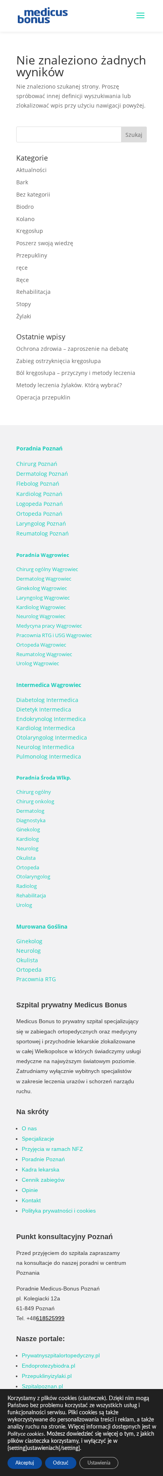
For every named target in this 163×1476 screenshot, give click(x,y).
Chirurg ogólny (33, 791)
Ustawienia (98, 1463)
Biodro (25, 206)
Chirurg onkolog (35, 801)
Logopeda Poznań (39, 503)
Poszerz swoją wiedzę (44, 243)
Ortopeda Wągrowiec (41, 644)
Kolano (25, 219)
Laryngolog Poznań (41, 523)
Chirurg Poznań (36, 463)
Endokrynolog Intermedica (51, 719)
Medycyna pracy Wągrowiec (49, 625)
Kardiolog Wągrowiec (41, 607)
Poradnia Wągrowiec (42, 554)
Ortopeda (27, 867)
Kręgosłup (29, 231)
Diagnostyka (30, 820)
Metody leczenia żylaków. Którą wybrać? (69, 385)
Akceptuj (24, 1463)
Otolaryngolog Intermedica (51, 737)
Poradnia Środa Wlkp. (43, 777)
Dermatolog (30, 810)
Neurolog (27, 848)
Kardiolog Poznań (39, 494)
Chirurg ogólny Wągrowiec (47, 569)
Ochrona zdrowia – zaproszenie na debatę (72, 348)
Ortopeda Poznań (39, 513)
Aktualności (31, 170)
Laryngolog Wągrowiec (43, 597)
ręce (22, 267)
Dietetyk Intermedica (43, 709)
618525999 (50, 1318)
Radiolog (26, 885)
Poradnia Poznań (39, 448)
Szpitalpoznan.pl (42, 1386)
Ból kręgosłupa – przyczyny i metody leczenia (75, 373)
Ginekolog (28, 829)
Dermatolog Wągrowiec (43, 578)
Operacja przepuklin (43, 397)
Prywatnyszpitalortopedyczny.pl (61, 1355)
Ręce (22, 280)
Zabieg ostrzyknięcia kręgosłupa (58, 361)
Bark (22, 182)
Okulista (26, 857)
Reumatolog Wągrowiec (44, 654)
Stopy (23, 304)
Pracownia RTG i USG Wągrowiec (54, 635)
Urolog (24, 904)
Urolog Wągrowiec (37, 663)
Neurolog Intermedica (45, 747)
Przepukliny (31, 255)
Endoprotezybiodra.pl (48, 1365)
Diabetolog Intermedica (47, 700)
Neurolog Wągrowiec (40, 616)
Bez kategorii (33, 194)
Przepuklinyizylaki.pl (47, 1376)
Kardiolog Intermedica (45, 728)
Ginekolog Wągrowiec (41, 588)
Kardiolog (27, 838)
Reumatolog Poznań (42, 533)
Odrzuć (60, 1463)
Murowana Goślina (41, 926)
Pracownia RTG (36, 979)
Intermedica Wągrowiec (48, 685)
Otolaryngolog (33, 876)
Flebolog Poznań (37, 483)
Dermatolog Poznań (42, 473)
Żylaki (23, 316)
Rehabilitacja (33, 291)
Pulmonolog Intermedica (48, 756)
